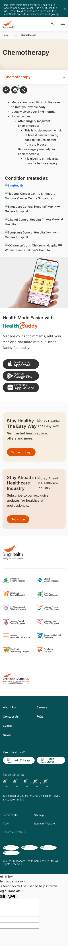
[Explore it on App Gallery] (21, 387)
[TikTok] (16, 783)
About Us (9, 707)
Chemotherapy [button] (17, 77)
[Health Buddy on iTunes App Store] (21, 364)
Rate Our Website (44, 823)
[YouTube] (47, 783)
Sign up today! (21, 452)
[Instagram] (37, 783)
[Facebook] (6, 783)
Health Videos (50, 760)
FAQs (40, 716)
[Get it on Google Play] (21, 376)
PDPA (6, 823)
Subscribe (18, 519)
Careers (41, 707)
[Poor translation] (12, 896)
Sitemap (39, 815)
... (14, 35)
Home (6, 35)
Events (8, 726)
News (7, 735)
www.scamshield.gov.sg (44, 14)
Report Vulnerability (14, 832)
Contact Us (11, 716)
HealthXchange (21, 760)
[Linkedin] (26, 783)
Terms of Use (10, 815)
